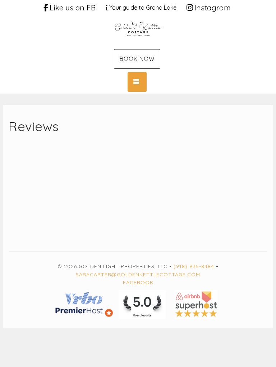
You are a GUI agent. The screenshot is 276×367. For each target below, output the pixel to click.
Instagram (212, 7)
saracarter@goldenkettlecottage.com (138, 274)
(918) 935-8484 (194, 266)
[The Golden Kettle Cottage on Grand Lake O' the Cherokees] (138, 31)
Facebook (138, 282)
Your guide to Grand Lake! (143, 7)
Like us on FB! (73, 7)
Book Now (137, 58)
